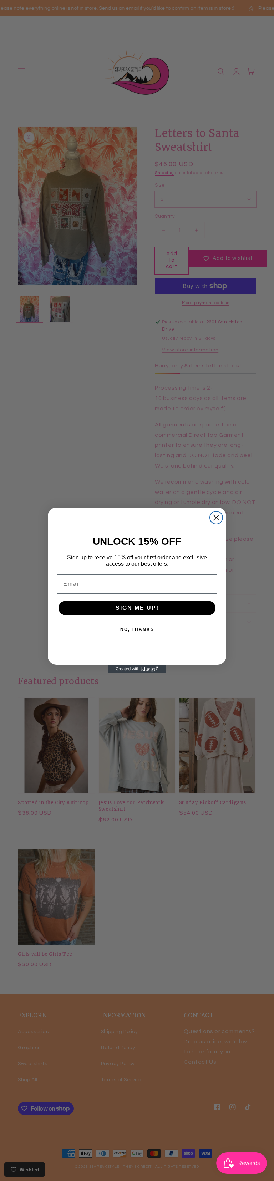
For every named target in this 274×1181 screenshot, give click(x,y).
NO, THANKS (137, 629)
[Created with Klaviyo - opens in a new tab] (137, 669)
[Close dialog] (216, 517)
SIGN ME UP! (137, 608)
